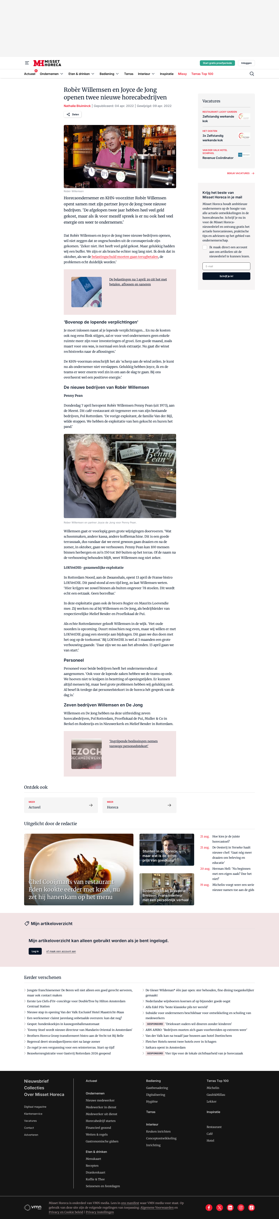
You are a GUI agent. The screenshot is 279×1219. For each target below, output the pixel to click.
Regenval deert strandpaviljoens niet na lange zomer (63, 1041)
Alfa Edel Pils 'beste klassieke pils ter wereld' (177, 1007)
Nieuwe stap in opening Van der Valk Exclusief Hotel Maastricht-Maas (75, 1012)
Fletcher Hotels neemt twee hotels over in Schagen (181, 1041)
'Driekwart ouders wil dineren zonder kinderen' (198, 1024)
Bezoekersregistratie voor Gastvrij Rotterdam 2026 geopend (69, 1053)
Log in (35, 951)
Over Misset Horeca (44, 1094)
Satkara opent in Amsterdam (166, 1047)
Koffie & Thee (95, 1179)
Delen (75, 114)
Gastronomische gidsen (102, 1141)
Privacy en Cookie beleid (66, 1212)
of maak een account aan (61, 951)
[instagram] (240, 1207)
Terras (150, 1112)
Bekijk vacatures (238, 173)
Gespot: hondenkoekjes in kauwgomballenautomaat (63, 1024)
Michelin (213, 1088)
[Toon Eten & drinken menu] (93, 73)
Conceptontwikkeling (161, 1138)
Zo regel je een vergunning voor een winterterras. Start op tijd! (70, 1047)
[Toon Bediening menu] (117, 73)
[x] (219, 1207)
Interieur (152, 1124)
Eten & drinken (96, 1152)
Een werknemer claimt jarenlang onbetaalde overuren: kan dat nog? (74, 1018)
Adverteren (31, 1134)
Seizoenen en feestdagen (103, 1186)
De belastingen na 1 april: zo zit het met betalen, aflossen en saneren (138, 281)
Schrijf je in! (226, 276)
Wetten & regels (97, 1134)
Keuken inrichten (158, 1131)
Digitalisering (155, 1094)
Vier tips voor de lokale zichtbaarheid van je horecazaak (204, 1053)
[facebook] (209, 1207)
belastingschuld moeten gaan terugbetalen (124, 257)
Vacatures (30, 1120)
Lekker (212, 1101)
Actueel (91, 1081)
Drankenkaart (95, 1172)
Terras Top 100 (218, 1081)
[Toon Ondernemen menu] (61, 73)
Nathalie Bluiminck (77, 106)
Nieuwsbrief (36, 1081)
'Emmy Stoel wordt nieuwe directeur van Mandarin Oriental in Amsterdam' (79, 1030)
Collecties (34, 1087)
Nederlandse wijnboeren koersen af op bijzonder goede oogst (188, 1001)
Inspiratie (213, 1112)
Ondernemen (95, 1093)
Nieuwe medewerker (100, 1100)
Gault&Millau (216, 1094)
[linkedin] (230, 1207)
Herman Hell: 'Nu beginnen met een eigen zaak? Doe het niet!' (232, 874)
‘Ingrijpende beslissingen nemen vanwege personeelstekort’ (133, 743)
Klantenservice (33, 1113)
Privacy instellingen (100, 1212)
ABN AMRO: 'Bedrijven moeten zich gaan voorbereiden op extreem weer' (196, 1030)
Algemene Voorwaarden (157, 1207)
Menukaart (93, 1159)
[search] (252, 73)
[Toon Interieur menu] (153, 73)
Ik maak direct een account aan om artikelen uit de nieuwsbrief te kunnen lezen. (229, 251)
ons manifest (130, 1203)
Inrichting (153, 1145)
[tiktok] (251, 1207)
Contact (29, 1127)
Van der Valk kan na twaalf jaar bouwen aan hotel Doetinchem (189, 1036)
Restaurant (214, 1127)
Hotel (210, 1140)
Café (210, 1134)
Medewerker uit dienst (101, 1114)
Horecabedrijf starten (101, 1121)
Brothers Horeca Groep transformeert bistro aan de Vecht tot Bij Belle (75, 1036)
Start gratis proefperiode (217, 62)
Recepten (92, 1165)
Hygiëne (152, 1101)
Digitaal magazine (35, 1106)
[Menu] (27, 63)
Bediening (153, 1081)
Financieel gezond (98, 1127)
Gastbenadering (157, 1088)
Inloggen (246, 62)
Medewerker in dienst (101, 1107)
